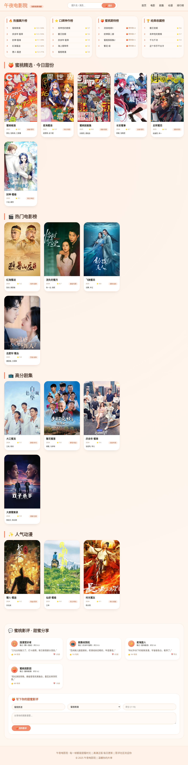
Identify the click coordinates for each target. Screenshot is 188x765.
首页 (144, 5)
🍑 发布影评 (21, 728)
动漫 (170, 5)
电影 (152, 5)
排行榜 (180, 5)
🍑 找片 (108, 6)
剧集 (161, 5)
